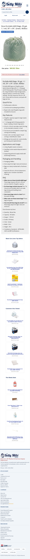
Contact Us (3, 496)
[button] (2, 50)
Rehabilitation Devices (6, 530)
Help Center (4, 495)
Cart (24, 15)
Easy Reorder (4, 481)
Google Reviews (7, 503)
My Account (15, 15)
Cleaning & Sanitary (5, 527)
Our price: (5, 68)
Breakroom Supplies (6, 539)
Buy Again (3, 479)
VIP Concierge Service (6, 498)
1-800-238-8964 (8, 468)
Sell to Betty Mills (5, 500)
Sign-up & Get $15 (5, 512)
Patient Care (4, 532)
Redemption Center (6, 515)
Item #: (3, 31)
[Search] (27, 12)
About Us (3, 493)
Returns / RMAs (4, 485)
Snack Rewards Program (7, 510)
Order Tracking (4, 483)
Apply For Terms (5, 486)
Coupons (3, 517)
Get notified (22, 74)
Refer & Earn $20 (5, 513)
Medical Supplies (5, 529)
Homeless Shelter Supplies (7, 520)
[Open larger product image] (14, 49)
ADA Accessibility (5, 502)
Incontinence (4, 534)
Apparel (3, 537)
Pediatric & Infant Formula (7, 536)
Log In (5, 15)
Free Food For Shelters (6, 519)
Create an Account (5, 476)
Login (2, 474)
